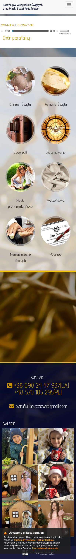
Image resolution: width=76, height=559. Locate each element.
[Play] (2, 30)
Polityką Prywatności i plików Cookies (34, 540)
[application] (35, 31)
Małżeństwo (55, 200)
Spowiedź (20, 152)
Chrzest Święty (20, 104)
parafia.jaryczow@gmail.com (41, 406)
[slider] (65, 30)
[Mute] (57, 30)
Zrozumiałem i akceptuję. (45, 548)
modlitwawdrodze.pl (64, 34)
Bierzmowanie (55, 152)
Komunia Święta (56, 104)
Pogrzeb (56, 254)
